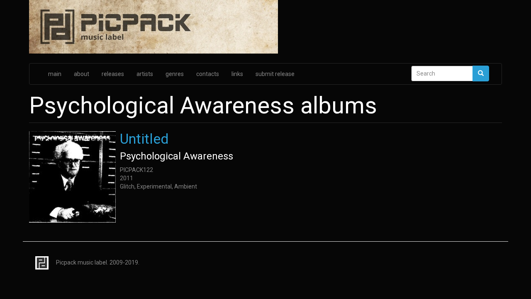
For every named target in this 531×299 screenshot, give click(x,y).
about (81, 74)
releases (113, 74)
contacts (207, 74)
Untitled (144, 138)
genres (175, 74)
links (237, 74)
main (54, 74)
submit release (275, 74)
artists (144, 74)
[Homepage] (265, 27)
